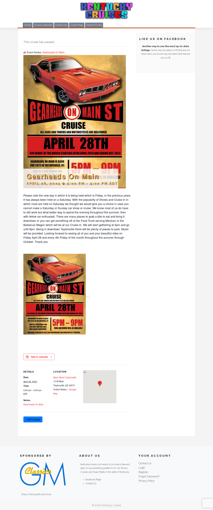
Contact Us (91, 483)
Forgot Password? (149, 476)
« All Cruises (32, 419)
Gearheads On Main (33, 404)
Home (27, 25)
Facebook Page (93, 479)
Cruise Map (76, 25)
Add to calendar (39, 356)
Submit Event (94, 25)
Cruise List (61, 25)
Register (143, 472)
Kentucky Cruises (111, 505)
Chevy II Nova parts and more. (36, 494)
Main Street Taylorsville (64, 377)
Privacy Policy (146, 480)
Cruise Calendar (43, 25)
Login (141, 467)
